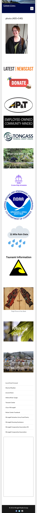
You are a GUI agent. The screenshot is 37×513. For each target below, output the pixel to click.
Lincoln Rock (10, 393)
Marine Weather (11, 388)
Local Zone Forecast (12, 383)
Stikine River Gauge (12, 397)
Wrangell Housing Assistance (14, 422)
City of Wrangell (11, 407)
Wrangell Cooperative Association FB (17, 427)
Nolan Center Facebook (13, 412)
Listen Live (9, 5)
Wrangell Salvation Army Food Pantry (17, 417)
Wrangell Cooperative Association (16, 432)
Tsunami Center (10, 402)
